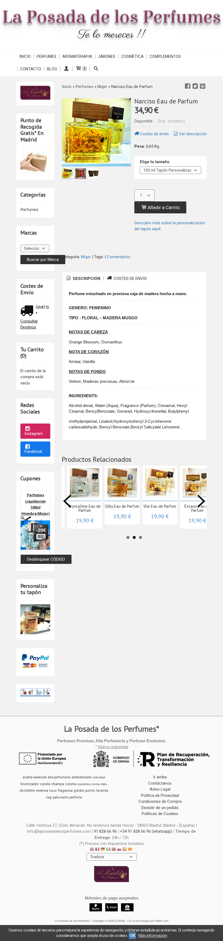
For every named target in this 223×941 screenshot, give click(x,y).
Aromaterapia (77, 56)
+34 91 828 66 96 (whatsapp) (146, 831)
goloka (79, 790)
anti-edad (99, 777)
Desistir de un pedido (160, 807)
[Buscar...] (96, 69)
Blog (52, 69)
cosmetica (84, 784)
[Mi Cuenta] (66, 69)
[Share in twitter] (195, 86)
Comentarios (118, 256)
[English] (92, 850)
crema (96, 784)
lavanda (102, 790)
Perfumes (46, 56)
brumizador (30, 784)
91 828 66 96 (105, 831)
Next (201, 501)
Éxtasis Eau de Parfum (197, 508)
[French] (97, 850)
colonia (70, 784)
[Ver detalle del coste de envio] (28, 311)
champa (57, 784)
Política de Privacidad (160, 795)
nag (49, 797)
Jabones (106, 56)
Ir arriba (160, 777)
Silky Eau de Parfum (122, 506)
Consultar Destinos (29, 324)
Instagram (33, 433)
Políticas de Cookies (160, 813)
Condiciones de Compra (160, 801)
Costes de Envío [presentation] (130, 278)
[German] (103, 850)
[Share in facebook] (187, 86)
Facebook (33, 451)
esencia (42, 790)
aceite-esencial (35, 777)
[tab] (83, 278)
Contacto (30, 69)
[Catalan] (130, 850)
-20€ (41, 530)
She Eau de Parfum (159, 506)
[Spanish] (124, 850)
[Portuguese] (114, 850)
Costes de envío (154, 133)
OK (132, 935)
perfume (76, 797)
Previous (67, 501)
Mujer (86, 256)
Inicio (25, 56)
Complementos (165, 56)
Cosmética (132, 56)
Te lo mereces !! (111, 35)
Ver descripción (193, 133)
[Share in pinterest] (202, 86)
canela (45, 784)
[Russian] (119, 850)
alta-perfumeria (59, 777)
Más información (152, 935)
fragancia (65, 790)
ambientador (82, 777)
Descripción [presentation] (86, 278)
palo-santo (61, 797)
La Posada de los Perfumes (111, 17)
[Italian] (108, 850)
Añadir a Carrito (163, 207)
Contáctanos (160, 783)
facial (53, 790)
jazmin (90, 790)
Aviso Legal (160, 789)
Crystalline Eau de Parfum (85, 508)
